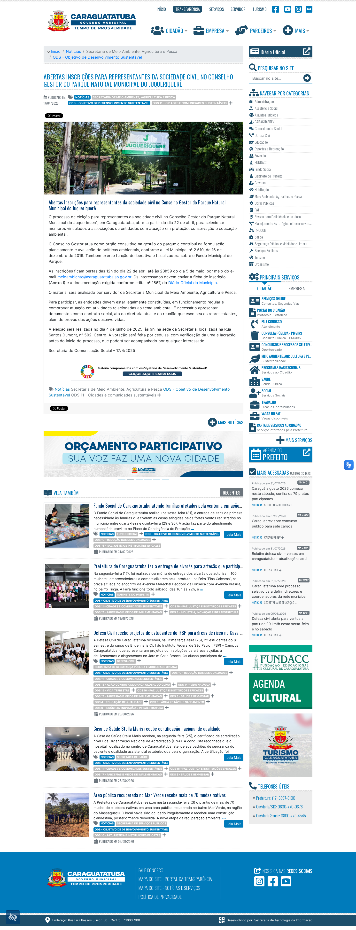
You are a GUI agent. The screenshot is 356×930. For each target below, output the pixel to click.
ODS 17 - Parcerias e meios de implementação (128, 612)
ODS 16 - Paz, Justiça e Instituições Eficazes (127, 545)
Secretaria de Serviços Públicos (141, 823)
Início (55, 51)
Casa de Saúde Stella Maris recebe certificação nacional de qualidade (156, 728)
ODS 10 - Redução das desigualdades (122, 540)
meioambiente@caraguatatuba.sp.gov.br (94, 276)
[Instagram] (298, 9)
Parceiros (261, 30)
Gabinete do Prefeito (133, 594)
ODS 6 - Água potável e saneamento (177, 702)
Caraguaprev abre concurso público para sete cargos (274, 523)
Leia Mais (233, 534)
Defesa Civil (126, 661)
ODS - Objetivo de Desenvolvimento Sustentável (97, 57)
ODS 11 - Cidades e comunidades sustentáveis (190, 103)
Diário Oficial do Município (192, 282)
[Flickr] (308, 9)
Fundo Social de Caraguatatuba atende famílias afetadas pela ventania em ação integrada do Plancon (186, 505)
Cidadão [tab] (264, 288)
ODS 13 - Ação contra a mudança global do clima (132, 684)
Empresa (215, 30)
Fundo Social (127, 534)
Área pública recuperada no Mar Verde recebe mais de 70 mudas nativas (159, 794)
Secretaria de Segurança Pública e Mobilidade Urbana (136, 667)
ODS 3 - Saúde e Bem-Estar (189, 696)
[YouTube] (287, 9)
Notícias (73, 51)
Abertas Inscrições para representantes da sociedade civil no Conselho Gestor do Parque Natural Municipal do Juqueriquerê (138, 80)
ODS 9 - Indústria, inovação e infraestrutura (204, 612)
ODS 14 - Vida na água (194, 684)
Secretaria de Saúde (132, 757)
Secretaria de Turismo (278, 505)
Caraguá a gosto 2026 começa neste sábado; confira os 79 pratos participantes (280, 493)
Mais (300, 30)
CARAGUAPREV (272, 537)
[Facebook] (275, 9)
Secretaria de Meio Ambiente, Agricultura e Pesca (134, 97)
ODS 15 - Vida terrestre (112, 690)
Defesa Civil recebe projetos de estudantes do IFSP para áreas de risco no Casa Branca (173, 632)
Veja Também (65, 492)
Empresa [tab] (296, 288)
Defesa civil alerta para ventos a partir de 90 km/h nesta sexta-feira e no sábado (280, 623)
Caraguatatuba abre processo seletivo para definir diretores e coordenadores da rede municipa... (280, 591)
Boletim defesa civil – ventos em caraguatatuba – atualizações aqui (279, 556)
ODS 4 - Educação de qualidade (118, 702)
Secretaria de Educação (279, 602)
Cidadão (174, 30)
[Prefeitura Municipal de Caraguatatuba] (92, 21)
